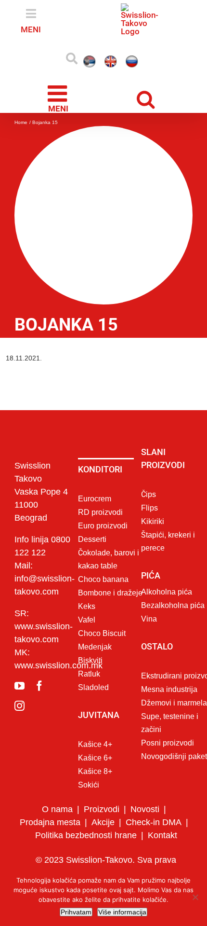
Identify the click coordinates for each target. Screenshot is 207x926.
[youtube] (19, 727)
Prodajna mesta (50, 863)
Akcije (103, 863)
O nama (57, 850)
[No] (195, 897)
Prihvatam (76, 912)
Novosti (144, 850)
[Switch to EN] (91, 102)
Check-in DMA (153, 863)
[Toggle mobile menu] (59, 138)
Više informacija (122, 912)
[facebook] (39, 727)
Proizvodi (101, 850)
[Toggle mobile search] (148, 138)
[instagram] (19, 747)
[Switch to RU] (134, 102)
